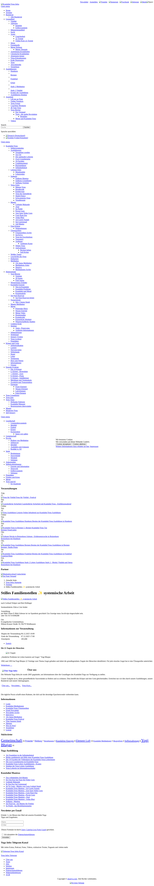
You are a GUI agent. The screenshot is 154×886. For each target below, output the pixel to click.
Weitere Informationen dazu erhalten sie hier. (73, 446)
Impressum (94, 446)
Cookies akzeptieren (64, 444)
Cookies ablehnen (79, 444)
